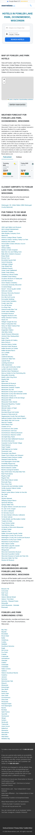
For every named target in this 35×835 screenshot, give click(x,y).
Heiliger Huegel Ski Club (9, 322)
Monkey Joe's (5, 410)
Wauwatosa (5, 732)
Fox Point (4, 652)
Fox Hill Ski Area (6, 305)
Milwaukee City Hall (7, 389)
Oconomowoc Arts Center (9, 428)
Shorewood (5, 716)
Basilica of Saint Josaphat (9, 250)
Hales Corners (6, 669)
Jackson (4, 677)
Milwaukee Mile (6, 400)
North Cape (5, 693)
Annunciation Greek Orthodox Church (13, 243)
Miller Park (4, 381)
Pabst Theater (5, 447)
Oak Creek (4, 695)
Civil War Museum (7, 280)
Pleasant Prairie (6, 703)
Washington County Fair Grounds (11, 535)
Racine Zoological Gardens (10, 469)
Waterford (4, 728)
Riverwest (4, 607)
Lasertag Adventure (7, 363)
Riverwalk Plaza (6, 482)
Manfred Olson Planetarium (10, 371)
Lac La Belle (5, 352)
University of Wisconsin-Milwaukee (12, 527)
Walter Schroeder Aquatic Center (11, 533)
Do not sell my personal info (12, 806)
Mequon (4, 683)
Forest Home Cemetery (8, 301)
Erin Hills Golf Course (8, 297)
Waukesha (4, 730)
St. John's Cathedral (7, 511)
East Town (4, 593)
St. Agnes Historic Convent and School (13, 506)
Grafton (3, 662)
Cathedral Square (7, 268)
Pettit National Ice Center (9, 449)
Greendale (4, 664)
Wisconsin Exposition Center (10, 554)
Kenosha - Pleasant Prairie (9, 601)
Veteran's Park (6, 531)
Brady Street (5, 256)
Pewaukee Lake (6, 451)
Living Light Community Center (11, 367)
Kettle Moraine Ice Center (9, 348)
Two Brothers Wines (7, 525)
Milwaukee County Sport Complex (12, 391)
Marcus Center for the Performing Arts (13, 373)
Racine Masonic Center (8, 467)
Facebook (23, 810)
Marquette (4, 603)
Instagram (11, 812)
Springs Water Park (7, 504)
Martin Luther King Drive (9, 377)
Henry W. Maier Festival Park (10, 326)
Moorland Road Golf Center (10, 412)
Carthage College (7, 264)
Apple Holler (5, 245)
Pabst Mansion (6, 445)
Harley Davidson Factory (9, 317)
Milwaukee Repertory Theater (10, 404)
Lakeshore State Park (8, 359)
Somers (3, 720)
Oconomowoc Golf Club (9, 430)
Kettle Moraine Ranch (8, 350)
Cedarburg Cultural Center (9, 274)
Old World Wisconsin (7, 441)
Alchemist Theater (7, 231)
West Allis (4, 734)
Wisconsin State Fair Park (9, 558)
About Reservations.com (9, 802)
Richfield (4, 710)
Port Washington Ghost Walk (10, 461)
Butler (3, 638)
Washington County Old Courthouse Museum (15, 537)
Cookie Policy (28, 828)
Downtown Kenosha (7, 646)
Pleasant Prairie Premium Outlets (11, 457)
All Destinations (23, 802)
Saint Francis (5, 712)
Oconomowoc (5, 697)
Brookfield (4, 634)
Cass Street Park (6, 266)
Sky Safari (4, 494)
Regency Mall (5, 476)
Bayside (3, 632)
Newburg (4, 691)
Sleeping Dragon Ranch (8, 500)
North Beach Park (7, 424)
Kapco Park (5, 338)
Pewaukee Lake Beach (8, 453)
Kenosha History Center (9, 344)
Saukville (4, 714)
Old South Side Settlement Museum (12, 439)
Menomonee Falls (7, 681)
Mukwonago (5, 687)
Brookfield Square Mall (8, 260)
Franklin (3, 654)
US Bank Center (6, 529)
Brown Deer (5, 636)
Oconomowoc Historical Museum (11, 432)
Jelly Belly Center (6, 332)
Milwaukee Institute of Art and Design (13, 398)
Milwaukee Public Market (9, 402)
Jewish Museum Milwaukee (10, 334)
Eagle (3, 648)
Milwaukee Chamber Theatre (10, 387)
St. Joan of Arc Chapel (8, 509)
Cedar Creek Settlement (9, 270)
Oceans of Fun (6, 426)
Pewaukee (4, 701)
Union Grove (5, 726)
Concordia (4, 591)
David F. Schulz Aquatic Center (11, 289)
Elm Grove (4, 650)
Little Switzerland (6, 365)
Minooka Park (5, 406)
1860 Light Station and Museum (11, 227)
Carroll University (6, 262)
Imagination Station (7, 330)
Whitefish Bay (5, 738)
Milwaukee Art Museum (8, 383)
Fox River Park (6, 307)
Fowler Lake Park (7, 303)
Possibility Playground (8, 463)
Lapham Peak (5, 361)
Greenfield (4, 666)
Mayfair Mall (5, 379)
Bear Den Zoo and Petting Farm (11, 252)
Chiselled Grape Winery (8, 276)
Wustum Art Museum (7, 560)
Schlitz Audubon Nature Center (11, 488)
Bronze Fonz (5, 258)
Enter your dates (17, 104)
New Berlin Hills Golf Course (10, 420)
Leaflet (10, 99)
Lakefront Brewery (7, 356)
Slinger (3, 718)
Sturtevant (4, 722)
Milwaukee (4, 685)
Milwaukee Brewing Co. (8, 385)
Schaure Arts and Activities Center (12, 486)
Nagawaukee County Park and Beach (13, 416)
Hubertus (4, 675)
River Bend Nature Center (9, 480)
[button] (4, 79)
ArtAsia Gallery (6, 248)
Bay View (4, 629)
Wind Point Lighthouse (8, 548)
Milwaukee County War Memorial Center (14, 393)
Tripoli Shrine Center (8, 523)
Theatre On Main (6, 521)
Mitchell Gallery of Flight (9, 408)
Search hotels (17, 39)
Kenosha (4, 679)
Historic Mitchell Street (8, 597)
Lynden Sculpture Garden (9, 369)
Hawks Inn (4, 319)
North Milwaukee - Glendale (10, 605)
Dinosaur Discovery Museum (10, 293)
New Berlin (4, 689)
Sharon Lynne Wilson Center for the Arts (14, 492)
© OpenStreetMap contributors (26, 99)
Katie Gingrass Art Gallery (9, 340)
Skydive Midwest (6, 498)
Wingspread (5, 550)
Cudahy (3, 642)
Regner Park (5, 478)
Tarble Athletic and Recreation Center (13, 519)
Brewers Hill (5, 589)
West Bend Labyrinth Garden (10, 546)
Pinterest (24, 812)
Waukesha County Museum (10, 541)
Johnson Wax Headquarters (10, 336)
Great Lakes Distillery (8, 311)
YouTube (4, 812)
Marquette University (8, 375)
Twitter (28, 810)
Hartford (4, 671)
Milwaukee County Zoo (8, 396)
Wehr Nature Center (7, 543)
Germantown (5, 658)
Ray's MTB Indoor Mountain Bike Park (13, 472)
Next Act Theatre (6, 422)
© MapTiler (15, 99)
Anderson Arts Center (8, 241)
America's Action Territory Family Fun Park (14, 239)
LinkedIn (18, 812)
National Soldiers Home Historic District (13, 418)
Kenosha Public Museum (9, 346)
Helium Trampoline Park (8, 324)
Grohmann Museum (7, 313)
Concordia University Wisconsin (11, 285)
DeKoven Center (6, 291)
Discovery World (6, 295)
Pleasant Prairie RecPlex (9, 459)
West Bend (4, 736)
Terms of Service (8, 828)
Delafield (4, 644)
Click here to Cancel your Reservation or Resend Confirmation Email (17, 780)
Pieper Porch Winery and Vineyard (12, 455)
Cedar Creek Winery (7, 272)
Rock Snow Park (6, 484)
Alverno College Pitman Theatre (11, 237)
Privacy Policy (18, 828)
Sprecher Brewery (7, 502)
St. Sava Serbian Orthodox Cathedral (13, 515)
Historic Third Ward (7, 599)
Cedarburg (4, 640)
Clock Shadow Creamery (9, 282)
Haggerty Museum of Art (9, 315)
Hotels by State (7, 804)
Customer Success (20, 804)
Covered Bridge (6, 287)
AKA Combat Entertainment (9, 229)
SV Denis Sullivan (6, 517)
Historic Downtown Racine (9, 673)
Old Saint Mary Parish (8, 437)
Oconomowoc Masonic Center (11, 435)
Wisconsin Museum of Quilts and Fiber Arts (14, 556)
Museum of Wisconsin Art (9, 414)
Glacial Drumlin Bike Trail (9, 309)
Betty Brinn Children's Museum (11, 254)
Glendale (4, 660)
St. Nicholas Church (7, 513)
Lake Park (4, 354)
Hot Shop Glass (6, 328)
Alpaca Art (4, 235)
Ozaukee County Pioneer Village (11, 443)
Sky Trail (4, 496)
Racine (3, 708)
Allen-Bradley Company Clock (10, 233)
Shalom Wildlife (6, 490)
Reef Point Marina (7, 474)
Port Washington (6, 706)
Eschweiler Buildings (7, 299)
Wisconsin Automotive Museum (11, 552)
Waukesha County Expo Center (11, 539)
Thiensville (4, 724)
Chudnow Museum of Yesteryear (11, 278)
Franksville (4, 656)
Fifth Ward (4, 595)
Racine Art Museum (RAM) (9, 465)
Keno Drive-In (5, 342)
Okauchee (4, 699)
